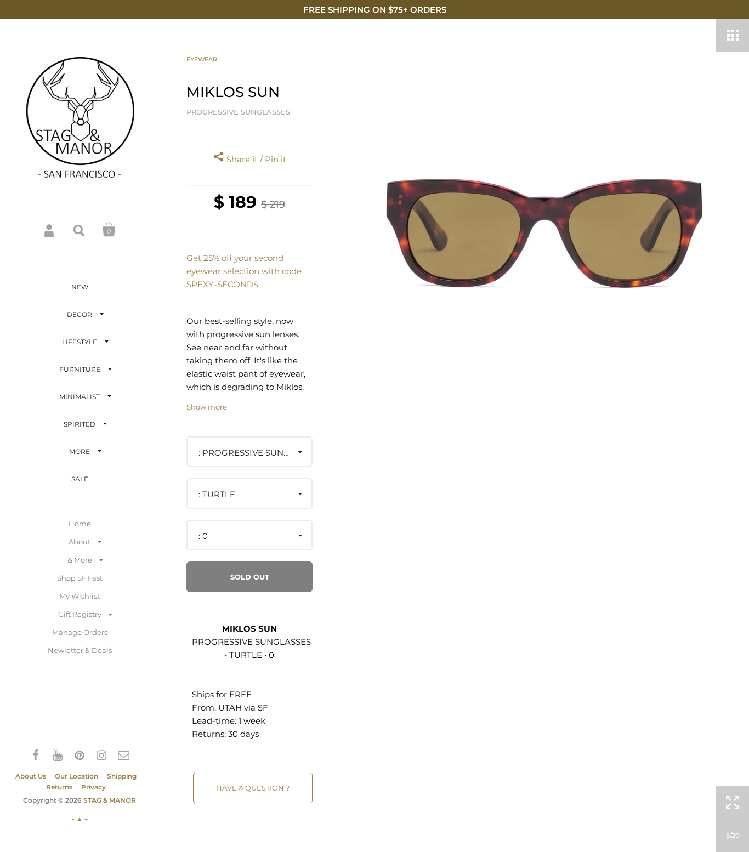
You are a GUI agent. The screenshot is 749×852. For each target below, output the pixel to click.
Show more (206, 407)
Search (79, 230)
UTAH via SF (243, 707)
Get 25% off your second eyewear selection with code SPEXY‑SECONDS (244, 271)
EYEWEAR (201, 59)
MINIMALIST (79, 397)
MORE (79, 451)
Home (80, 523)
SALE (79, 479)
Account (50, 230)
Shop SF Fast (80, 577)
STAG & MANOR (109, 800)
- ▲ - (79, 819)
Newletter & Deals (80, 650)
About (79, 541)
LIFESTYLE (79, 342)
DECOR (79, 314)
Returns (59, 787)
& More (79, 559)
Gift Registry (79, 614)
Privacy (93, 787)
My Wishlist (79, 596)
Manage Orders (79, 632)
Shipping (122, 776)
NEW (79, 287)
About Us (30, 776)
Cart (109, 230)
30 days (243, 734)
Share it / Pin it (255, 159)
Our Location (76, 776)
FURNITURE (79, 369)
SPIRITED (79, 424)
